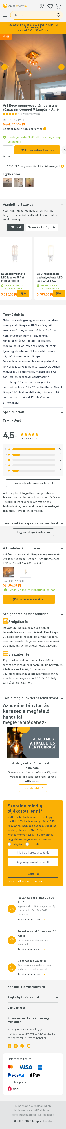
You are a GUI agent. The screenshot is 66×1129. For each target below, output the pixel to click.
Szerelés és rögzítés (42, 227)
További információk (29, 511)
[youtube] (28, 1046)
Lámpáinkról (16, 1008)
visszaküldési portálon (29, 665)
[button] (33, 28)
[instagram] (16, 1046)
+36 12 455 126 (39, 678)
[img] (33, 67)
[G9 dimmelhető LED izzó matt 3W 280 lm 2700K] (25, 572)
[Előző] (4, 67)
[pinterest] (22, 1046)
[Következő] (61, 67)
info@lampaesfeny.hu (44, 674)
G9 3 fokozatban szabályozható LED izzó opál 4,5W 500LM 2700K (50, 278)
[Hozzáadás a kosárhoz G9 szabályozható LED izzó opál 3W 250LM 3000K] (23, 293)
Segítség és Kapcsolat (23, 997)
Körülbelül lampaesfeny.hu (26, 987)
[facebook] (9, 1046)
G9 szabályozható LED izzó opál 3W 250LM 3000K (13, 278)
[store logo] (15, 6)
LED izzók (15, 227)
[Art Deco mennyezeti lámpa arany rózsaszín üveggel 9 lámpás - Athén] (8, 572)
